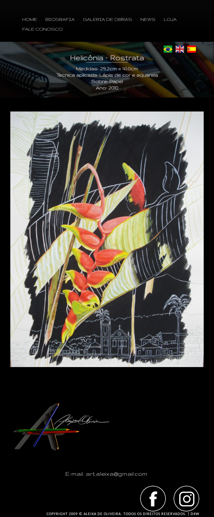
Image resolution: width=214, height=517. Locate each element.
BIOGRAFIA (60, 19)
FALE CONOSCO (42, 29)
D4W (195, 514)
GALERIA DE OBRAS (107, 19)
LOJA (170, 19)
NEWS (147, 19)
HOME (29, 19)
